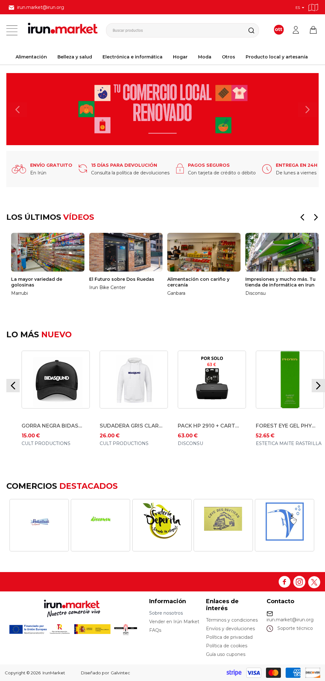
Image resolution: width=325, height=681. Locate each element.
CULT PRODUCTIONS (51, 443)
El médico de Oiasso (291, 369)
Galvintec (120, 672)
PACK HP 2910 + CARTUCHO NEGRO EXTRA (136, 426)
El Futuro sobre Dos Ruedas (51, 279)
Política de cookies (226, 646)
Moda (204, 57)
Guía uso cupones (225, 654)
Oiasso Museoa (281, 386)
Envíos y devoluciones (230, 628)
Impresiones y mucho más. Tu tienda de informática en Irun (210, 282)
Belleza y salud (74, 57)
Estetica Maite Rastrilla (216, 443)
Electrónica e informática (132, 57)
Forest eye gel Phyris (214, 426)
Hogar (180, 57)
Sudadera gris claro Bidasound (58, 426)
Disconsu (117, 443)
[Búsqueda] (246, 30)
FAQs (155, 630)
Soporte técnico (295, 628)
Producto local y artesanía (277, 57)
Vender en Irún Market (174, 621)
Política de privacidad (229, 637)
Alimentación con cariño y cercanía (128, 282)
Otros (228, 57)
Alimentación (31, 57)
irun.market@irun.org (290, 620)
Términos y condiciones (232, 620)
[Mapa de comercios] (313, 6)
